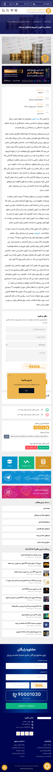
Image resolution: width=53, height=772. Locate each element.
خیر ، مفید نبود (31, 447)
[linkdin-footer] (18, 733)
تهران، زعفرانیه (26, 722)
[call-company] (15, 10)
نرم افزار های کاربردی (45, 751)
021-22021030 (26, 724)
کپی (6, 436)
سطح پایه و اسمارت (43, 542)
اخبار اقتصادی (37, 22)
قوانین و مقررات (47, 754)
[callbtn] (4, 767)
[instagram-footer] (22, 733)
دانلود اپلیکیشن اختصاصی (44, 748)
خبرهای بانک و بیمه (43, 535)
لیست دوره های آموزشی (18, 748)
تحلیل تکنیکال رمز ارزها (18, 754)
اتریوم (37, 233)
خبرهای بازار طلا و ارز (43, 529)
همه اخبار (46, 508)
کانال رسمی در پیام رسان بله (43, 757)
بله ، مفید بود (43, 447)
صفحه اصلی (47, 22)
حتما (26, 390)
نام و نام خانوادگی (42, 661)
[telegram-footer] (31, 733)
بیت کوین (35, 119)
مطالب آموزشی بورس (19, 745)
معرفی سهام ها (20, 751)
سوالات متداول (47, 745)
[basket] (11, 10)
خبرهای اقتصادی (44, 522)
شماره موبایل (43, 672)
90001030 (29, 695)
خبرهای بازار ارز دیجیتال (42, 515)
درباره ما (22, 757)
